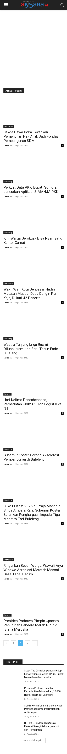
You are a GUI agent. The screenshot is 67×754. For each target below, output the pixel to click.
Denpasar (8, 126)
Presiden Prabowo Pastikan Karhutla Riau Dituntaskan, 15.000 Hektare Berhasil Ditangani (42, 691)
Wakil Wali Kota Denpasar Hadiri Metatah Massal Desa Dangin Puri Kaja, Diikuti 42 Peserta (30, 293)
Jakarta (7, 394)
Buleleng (8, 181)
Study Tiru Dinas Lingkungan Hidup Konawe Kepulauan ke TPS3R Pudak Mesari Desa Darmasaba (44, 674)
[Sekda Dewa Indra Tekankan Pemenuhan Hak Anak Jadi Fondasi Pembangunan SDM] (33, 113)
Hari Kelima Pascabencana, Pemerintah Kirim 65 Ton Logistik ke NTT (32, 404)
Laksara (7, 145)
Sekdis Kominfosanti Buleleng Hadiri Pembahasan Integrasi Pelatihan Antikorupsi (43, 709)
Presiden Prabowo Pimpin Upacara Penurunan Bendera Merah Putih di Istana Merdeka (31, 625)
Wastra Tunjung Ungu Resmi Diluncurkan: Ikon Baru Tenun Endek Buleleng (31, 349)
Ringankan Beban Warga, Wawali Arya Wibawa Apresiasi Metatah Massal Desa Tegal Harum (33, 570)
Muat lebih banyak (32, 740)
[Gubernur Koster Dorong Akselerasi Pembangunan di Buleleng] (33, 436)
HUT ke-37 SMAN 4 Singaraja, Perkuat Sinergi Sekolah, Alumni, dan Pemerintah (41, 726)
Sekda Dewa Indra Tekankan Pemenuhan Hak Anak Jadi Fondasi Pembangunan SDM (31, 136)
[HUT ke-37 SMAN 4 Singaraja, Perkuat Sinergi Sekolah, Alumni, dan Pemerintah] (12, 727)
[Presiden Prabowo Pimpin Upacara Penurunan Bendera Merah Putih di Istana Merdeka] (33, 602)
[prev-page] (6, 643)
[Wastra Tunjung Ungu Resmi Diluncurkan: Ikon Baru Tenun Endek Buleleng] (33, 325)
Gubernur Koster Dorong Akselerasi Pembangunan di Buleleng (31, 457)
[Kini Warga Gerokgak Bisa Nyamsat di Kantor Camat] (33, 219)
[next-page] (35, 643)
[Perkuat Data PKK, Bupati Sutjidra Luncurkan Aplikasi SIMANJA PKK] (33, 168)
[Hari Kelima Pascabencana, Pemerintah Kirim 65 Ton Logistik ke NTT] (33, 381)
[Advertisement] (33, 44)
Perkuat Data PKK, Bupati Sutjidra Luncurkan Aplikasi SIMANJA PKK (30, 189)
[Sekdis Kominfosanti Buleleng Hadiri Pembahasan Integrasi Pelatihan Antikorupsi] (12, 710)
